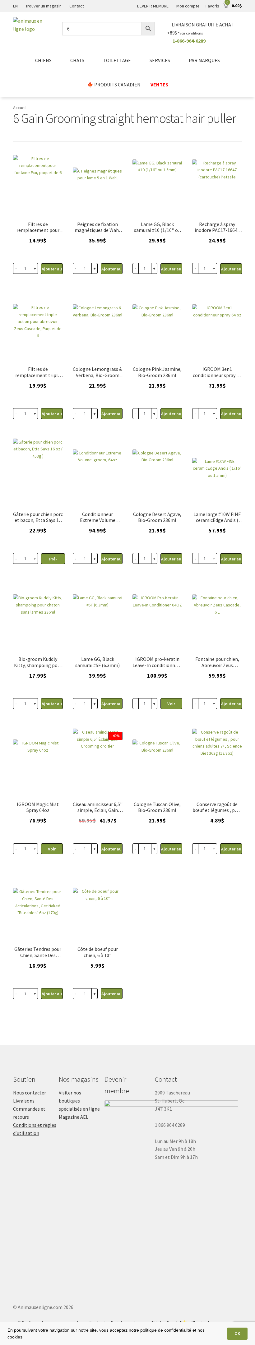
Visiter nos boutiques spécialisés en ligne (79, 1100)
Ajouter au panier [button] (52, 270)
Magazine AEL (73, 1117)
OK (237, 1333)
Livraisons (24, 1101)
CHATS (77, 60)
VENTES (159, 84)
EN (15, 6)
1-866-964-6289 (189, 41)
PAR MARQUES (204, 60)
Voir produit (171, 705)
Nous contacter (29, 1092)
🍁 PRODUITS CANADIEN (114, 84)
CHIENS (43, 60)
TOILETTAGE (117, 60)
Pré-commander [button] (53, 560)
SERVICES (160, 60)
